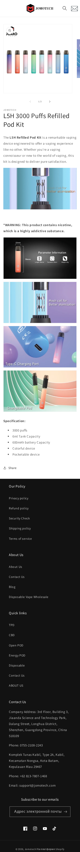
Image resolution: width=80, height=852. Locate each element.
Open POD (16, 645)
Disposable (17, 665)
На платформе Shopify (50, 849)
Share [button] (12, 468)
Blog (12, 587)
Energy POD (17, 655)
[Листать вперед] (50, 101)
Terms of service (20, 539)
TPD (12, 625)
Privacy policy (18, 498)
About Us (15, 567)
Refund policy (19, 508)
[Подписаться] (65, 811)
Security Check (19, 518)
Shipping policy (20, 528)
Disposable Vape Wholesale (28, 597)
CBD (12, 635)
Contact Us (17, 577)
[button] (65, 8)
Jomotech (30, 849)
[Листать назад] (30, 101)
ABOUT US (16, 685)
